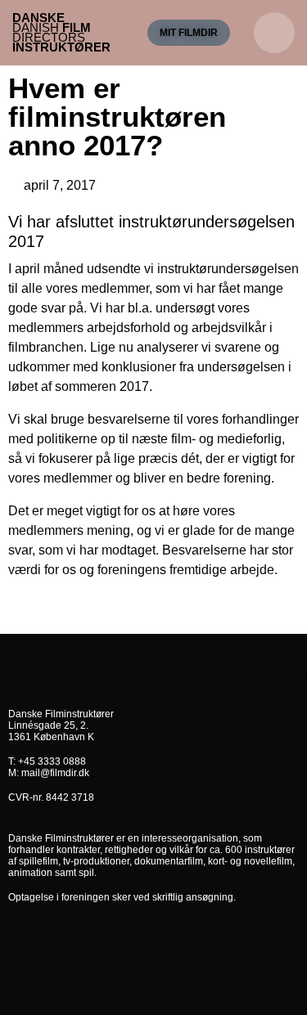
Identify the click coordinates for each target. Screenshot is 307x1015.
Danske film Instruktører (61, 32)
